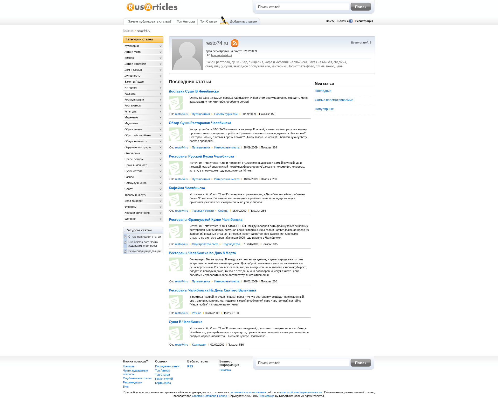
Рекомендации (132, 382)
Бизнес (129, 57)
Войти (330, 21)
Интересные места (226, 147)
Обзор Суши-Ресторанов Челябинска (200, 123)
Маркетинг (131, 117)
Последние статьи (167, 366)
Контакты (129, 366)
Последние (323, 91)
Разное (196, 313)
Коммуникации (134, 99)
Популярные (324, 109)
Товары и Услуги (203, 210)
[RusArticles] (152, 10)
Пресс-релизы (134, 159)
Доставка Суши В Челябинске (194, 91)
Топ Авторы (186, 21)
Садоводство (231, 244)
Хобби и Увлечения (137, 212)
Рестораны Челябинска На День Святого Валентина (212, 290)
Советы (223, 210)
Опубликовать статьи (137, 378)
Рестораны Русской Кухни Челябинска (201, 156)
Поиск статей (164, 378)
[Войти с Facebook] (350, 21)
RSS (190, 366)
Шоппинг (130, 218)
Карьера (130, 93)
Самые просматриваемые (334, 100)
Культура (130, 111)
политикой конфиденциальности (300, 392)
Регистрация (364, 21)
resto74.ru (181, 114)
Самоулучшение (136, 182)
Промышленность (136, 165)
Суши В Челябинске (185, 322)
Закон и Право (134, 81)
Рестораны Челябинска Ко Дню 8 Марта (202, 253)
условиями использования (248, 392)
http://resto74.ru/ (221, 55)
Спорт (129, 188)
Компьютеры (133, 105)
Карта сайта (163, 382)
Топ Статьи (208, 21)
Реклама (225, 370)
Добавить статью (243, 21)
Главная (128, 30)
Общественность (136, 141)
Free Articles (266, 395)
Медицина (131, 123)
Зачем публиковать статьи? (149, 21)
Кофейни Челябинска (187, 188)
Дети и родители (135, 63)
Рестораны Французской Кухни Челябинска (205, 220)
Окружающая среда (138, 147)
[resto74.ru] (187, 69)
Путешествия (201, 114)
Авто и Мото (133, 51)
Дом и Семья (133, 69)
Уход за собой (134, 200)
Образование (133, 129)
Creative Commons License (209, 395)
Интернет (131, 87)
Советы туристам (226, 114)
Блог (126, 386)
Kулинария (199, 344)
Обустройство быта (205, 244)
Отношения (132, 153)
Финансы (130, 206)
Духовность (132, 75)
